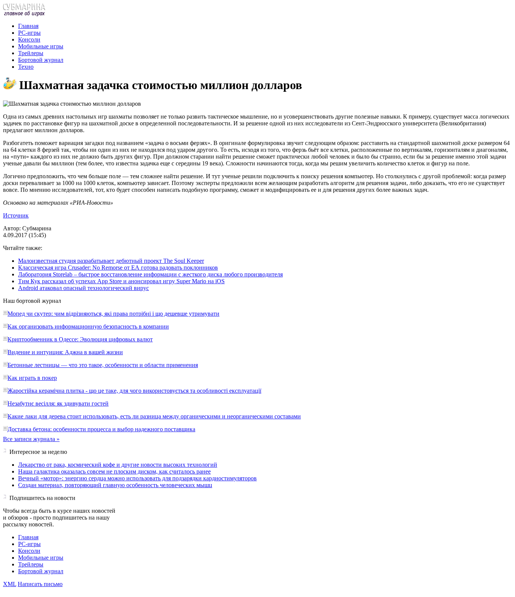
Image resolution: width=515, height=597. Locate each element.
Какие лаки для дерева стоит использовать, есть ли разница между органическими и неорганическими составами (154, 416)
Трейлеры (30, 53)
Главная (28, 26)
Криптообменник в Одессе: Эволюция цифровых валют (80, 339)
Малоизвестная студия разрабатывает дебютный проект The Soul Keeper (111, 261)
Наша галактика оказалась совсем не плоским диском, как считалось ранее (114, 471)
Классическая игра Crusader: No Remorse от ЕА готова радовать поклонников (118, 267)
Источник (16, 215)
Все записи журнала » (31, 439)
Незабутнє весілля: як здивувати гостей (58, 403)
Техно (26, 66)
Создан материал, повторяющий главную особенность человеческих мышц (115, 485)
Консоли (29, 39)
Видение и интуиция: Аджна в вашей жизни (65, 352)
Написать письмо (40, 584)
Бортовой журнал (40, 60)
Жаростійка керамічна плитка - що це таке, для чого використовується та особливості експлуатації (134, 390)
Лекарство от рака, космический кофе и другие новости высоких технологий (117, 464)
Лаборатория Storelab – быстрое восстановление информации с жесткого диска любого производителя (150, 274)
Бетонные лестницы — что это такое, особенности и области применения (103, 365)
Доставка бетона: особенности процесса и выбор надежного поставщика (101, 429)
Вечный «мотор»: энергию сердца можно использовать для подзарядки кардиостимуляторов (137, 478)
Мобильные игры (40, 46)
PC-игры (29, 32)
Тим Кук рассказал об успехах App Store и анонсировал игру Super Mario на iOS (121, 281)
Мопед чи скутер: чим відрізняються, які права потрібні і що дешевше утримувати (113, 313)
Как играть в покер (32, 378)
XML (9, 584)
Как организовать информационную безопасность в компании (88, 326)
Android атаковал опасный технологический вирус (83, 288)
